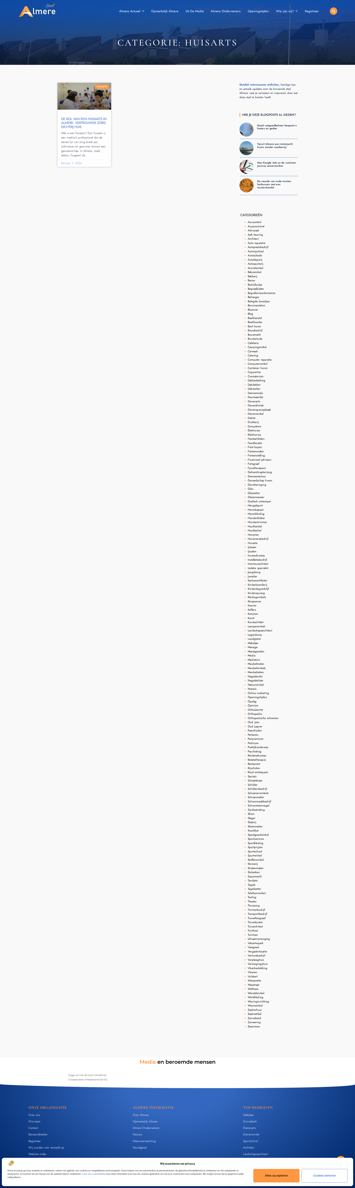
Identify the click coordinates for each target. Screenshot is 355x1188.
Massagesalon (256, 651)
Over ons (34, 1115)
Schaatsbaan (255, 780)
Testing (252, 897)
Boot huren (254, 326)
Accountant (254, 222)
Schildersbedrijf (257, 789)
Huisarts (253, 543)
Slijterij (252, 822)
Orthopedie (255, 714)
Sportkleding (255, 843)
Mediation (254, 660)
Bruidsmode (255, 339)
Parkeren (253, 735)
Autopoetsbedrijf (258, 247)
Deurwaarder (255, 397)
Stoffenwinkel (256, 860)
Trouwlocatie (255, 922)
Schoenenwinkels (258, 793)
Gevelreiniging (257, 485)
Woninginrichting (258, 1001)
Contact (33, 1128)
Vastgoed (253, 947)
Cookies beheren (324, 1175)
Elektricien (254, 430)
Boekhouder (255, 322)
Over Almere (141, 1115)
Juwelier (252, 576)
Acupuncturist (256, 226)
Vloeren (252, 972)
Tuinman (253, 935)
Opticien (253, 705)
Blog (250, 314)
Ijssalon (252, 551)
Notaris (252, 689)
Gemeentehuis (257, 476)
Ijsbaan (252, 547)
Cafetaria (253, 343)
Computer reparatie (260, 360)
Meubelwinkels (257, 668)
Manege (253, 647)
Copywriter (254, 372)
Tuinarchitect (255, 926)
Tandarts (253, 880)
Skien (251, 814)
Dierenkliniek (256, 405)
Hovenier (253, 535)
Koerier (252, 605)
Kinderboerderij (257, 585)
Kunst (251, 618)
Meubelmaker (256, 664)
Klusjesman (254, 601)
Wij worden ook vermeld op (46, 1147)
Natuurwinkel (256, 685)
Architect (253, 239)
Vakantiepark (255, 943)
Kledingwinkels (257, 597)
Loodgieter (254, 639)
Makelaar (253, 643)
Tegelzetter (254, 889)
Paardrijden (255, 730)
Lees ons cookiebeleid (93, 1173)
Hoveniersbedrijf (258, 539)
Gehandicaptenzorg (260, 472)
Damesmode (255, 393)
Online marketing (258, 693)
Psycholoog (254, 751)
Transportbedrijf (257, 914)
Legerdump (255, 635)
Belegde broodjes (259, 301)
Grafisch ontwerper (259, 501)
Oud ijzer (254, 722)
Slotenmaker (255, 826)
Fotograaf (253, 464)
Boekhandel (255, 318)
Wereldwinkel (256, 993)
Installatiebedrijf (257, 560)
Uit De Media (195, 11)
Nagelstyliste (255, 680)
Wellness (253, 989)
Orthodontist (255, 710)
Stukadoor (254, 872)
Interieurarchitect (258, 564)
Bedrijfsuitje (255, 285)
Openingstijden (258, 11)
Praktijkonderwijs (258, 747)
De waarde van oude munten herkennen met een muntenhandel (274, 184)
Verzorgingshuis (258, 964)
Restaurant (254, 764)
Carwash (253, 351)
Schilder (253, 785)
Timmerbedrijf (256, 910)
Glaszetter (254, 493)
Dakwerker (254, 389)
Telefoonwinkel (257, 893)
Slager (251, 818)
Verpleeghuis (256, 960)
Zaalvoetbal (254, 1014)
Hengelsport (255, 505)
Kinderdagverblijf (258, 589)
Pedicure (253, 743)
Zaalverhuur (255, 1010)
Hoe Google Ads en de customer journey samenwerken (276, 164)
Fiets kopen (255, 447)
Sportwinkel (255, 855)
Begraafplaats (256, 289)
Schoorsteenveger (259, 805)
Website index (37, 1154)
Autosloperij (255, 260)
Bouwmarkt (254, 335)
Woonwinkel (255, 1006)
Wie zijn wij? (285, 11)
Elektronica (254, 435)
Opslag (252, 701)
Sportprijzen (255, 847)
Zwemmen (254, 1026)
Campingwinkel (257, 347)
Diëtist (251, 418)
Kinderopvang (256, 593)
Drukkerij (253, 422)
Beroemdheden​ (38, 1134)
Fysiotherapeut (257, 468)
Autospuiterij (255, 264)
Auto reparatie (256, 243)
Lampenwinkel (256, 626)
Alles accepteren (276, 1175)
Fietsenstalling (256, 455)
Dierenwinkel (255, 414)
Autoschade (255, 255)
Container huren (258, 368)
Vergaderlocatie (257, 951)
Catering (253, 355)
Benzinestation (256, 305)
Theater (252, 901)
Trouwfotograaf (257, 918)
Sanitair (252, 776)
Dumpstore (254, 426)
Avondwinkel (255, 268)
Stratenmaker (255, 868)
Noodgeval (140, 1147)
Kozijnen (253, 614)
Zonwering (254, 1022)
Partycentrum (255, 739)
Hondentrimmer (257, 522)
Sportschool (255, 851)
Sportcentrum (256, 839)
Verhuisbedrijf (256, 956)
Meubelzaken (256, 672)
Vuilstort (253, 976)
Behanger (253, 297)
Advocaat (253, 230)
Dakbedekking (256, 380)
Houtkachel (254, 530)
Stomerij (253, 864)
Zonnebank (254, 1018)
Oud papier (255, 726)
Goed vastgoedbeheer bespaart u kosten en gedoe (277, 127)
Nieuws (137, 1134)
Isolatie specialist (258, 568)
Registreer (312, 11)
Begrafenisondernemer (261, 293)
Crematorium (255, 376)
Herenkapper (256, 510)
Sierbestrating (256, 810)
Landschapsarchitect (260, 630)
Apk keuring (255, 235)
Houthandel (255, 526)
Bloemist (253, 310)
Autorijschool (256, 251)
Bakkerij (252, 276)
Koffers (252, 610)
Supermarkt (255, 876)
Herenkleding (256, 514)
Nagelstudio (255, 676)
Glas (250, 489)
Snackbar (253, 830)
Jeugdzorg (254, 572)
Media (251, 655)
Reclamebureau (257, 755)
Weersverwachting (144, 1141)
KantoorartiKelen (257, 580)
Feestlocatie (255, 443)
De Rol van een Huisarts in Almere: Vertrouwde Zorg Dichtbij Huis (83, 123)
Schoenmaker (256, 797)
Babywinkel (254, 272)
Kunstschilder (256, 622)
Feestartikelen (256, 439)
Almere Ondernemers (226, 11)
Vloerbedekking (257, 968)
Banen (251, 280)
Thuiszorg (254, 906)
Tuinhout (253, 931)
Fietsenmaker (256, 451)
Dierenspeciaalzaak (259, 410)
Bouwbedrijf (255, 330)
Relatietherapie (257, 760)
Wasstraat (253, 985)
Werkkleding (255, 997)
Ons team (34, 1121)
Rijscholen (254, 768)
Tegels (251, 885)
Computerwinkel (258, 364)
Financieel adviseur (259, 460)
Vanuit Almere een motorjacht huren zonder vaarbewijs (275, 145)
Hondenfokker (256, 518)
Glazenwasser (256, 497)
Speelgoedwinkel (258, 835)
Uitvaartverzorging (259, 939)
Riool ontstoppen (258, 772)
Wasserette (254, 981)
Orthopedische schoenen (263, 718)
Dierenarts (254, 401)
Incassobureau (256, 555)
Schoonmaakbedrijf (259, 801)
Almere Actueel (129, 11)
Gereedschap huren (260, 480)
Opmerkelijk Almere (164, 11)
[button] (333, 11)
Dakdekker (254, 385)
